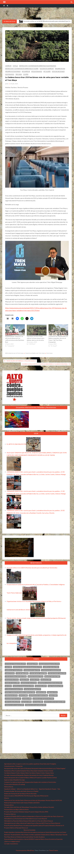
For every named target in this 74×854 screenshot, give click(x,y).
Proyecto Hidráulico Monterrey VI (53, 825)
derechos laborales (52, 676)
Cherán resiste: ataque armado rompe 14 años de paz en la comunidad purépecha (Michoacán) (36, 618)
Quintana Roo (9, 74)
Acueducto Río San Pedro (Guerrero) (52, 816)
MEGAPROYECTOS (60, 68)
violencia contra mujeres (14, 705)
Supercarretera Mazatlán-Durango (14, 780)
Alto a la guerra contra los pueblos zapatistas (26, 764)
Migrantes (37, 796)
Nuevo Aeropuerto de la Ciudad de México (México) (19, 777)
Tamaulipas (58, 834)
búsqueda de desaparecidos (49, 664)
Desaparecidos (29, 782)
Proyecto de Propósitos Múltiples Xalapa (16, 812)
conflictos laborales (50, 667)
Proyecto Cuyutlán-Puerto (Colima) (46, 777)
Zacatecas (42, 837)
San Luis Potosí (61, 832)
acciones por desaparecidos (15, 664)
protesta (27, 698)
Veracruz (13, 837)
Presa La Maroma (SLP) (37, 823)
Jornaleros (11, 796)
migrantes (52, 692)
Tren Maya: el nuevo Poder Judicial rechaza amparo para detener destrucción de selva (35, 338)
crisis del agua (22, 673)
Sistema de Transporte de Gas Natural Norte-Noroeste (20, 793)
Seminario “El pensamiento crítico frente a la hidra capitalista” (22, 834)
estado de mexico (12, 683)
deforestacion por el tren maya (14, 353)
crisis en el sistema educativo (15, 676)
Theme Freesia (53, 850)
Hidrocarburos (8, 786)
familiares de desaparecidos (23, 686)
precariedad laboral (13, 698)
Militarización (44, 796)
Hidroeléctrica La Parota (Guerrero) (15, 818)
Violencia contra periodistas (24, 837)
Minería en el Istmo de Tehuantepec (34, 800)
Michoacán (30, 796)
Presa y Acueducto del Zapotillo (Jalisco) (31, 825)
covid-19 (9, 673)
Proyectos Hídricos (10, 814)
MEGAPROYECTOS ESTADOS (13, 71)
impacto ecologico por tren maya (35, 353)
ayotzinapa (32, 664)
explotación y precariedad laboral (50, 683)
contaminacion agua (32, 670)
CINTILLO (15, 66)
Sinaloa (43, 834)
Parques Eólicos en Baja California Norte (16, 809)
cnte (8, 667)
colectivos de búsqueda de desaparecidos (27, 667)
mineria (23, 695)
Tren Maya (18, 74)
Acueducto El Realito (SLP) (12, 816)
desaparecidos (11, 679)
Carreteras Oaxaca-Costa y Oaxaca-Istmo (16, 773)
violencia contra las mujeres (55, 702)
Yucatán (25, 74)
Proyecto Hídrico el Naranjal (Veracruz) (16, 828)
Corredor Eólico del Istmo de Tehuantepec (16, 807)
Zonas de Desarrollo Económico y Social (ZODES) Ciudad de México (24, 839)
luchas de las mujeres (32, 689)
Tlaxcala (64, 834)
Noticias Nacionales (10, 802)
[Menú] (4, 2)
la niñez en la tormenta (13, 689)
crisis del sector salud (38, 673)
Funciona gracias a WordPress (25, 850)
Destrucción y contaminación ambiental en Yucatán (21, 68)
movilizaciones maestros (38, 695)
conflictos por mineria (13, 670)
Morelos (48, 800)
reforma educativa (12, 702)
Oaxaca (26, 802)
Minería (6, 798)
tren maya (49, 353)
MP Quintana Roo (36, 71)
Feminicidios (52, 782)
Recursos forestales (29, 830)
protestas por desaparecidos (43, 698)
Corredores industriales (17, 782)
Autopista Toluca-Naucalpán (28, 771)
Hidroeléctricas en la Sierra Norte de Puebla (17, 823)
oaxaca (53, 695)
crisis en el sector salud (57, 673)
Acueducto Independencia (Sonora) (30, 816)
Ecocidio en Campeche (47, 68)
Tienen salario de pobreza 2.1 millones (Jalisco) (21, 361)
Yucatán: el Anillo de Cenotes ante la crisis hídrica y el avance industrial (45, 364)
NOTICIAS (59, 800)
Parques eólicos (9, 805)
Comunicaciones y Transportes (13, 766)
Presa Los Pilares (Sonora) (52, 823)
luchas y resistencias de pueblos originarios (19, 692)
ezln (8, 686)
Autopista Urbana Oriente (45, 771)
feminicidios (40, 686)
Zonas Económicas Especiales (54, 839)
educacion (46, 679)
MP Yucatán (47, 71)
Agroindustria (8, 764)
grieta (6, 83)
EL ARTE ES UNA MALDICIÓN (16, 444)
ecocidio (34, 679)
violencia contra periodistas (36, 705)
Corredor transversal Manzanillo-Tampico (16, 775)
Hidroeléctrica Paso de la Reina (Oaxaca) (16, 821)
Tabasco (52, 834)
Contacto (7, 782)
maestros (41, 692)
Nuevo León (20, 802)
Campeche (8, 66)
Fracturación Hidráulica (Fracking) (14, 784)
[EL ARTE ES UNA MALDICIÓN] (33, 444)
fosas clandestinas (55, 686)
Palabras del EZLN (34, 802)
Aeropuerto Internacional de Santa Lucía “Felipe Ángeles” (49, 768)
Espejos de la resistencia (41, 782)
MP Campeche (26, 71)
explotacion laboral (28, 683)
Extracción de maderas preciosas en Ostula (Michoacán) (40, 832)
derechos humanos (35, 676)
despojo (24, 679)
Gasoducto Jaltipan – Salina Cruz (14, 789)
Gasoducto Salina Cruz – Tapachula (34, 789)
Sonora (48, 834)
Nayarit (53, 800)
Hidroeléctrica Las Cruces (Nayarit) (36, 818)
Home (6, 796)
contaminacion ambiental (51, 670)
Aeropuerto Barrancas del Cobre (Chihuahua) (17, 768)
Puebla (6, 832)
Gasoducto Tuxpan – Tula (52, 789)
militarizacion (11, 695)
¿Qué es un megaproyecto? (12, 841)
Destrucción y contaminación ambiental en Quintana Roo (37, 66)
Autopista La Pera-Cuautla (12, 771)
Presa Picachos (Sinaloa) (11, 825)
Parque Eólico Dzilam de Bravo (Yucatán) (42, 807)
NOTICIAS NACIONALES (58, 71)
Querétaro (12, 832)
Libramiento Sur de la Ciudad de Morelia (41, 775)
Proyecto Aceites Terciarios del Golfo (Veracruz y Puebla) (21, 791)
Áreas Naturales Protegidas (48, 764)
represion (26, 702)
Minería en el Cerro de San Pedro (14, 800)
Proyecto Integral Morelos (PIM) (38, 812)
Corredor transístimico (11, 844)
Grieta (37, 10)
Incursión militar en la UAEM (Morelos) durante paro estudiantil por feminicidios (27, 21)
